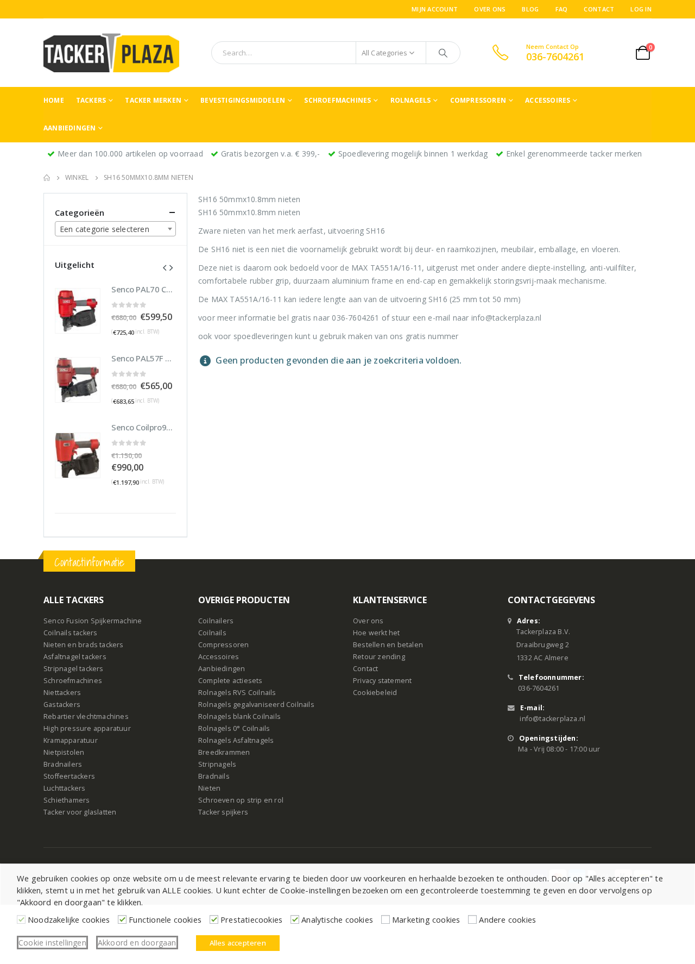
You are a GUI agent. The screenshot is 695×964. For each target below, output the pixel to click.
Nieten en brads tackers (83, 644)
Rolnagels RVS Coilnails (237, 692)
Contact (599, 9)
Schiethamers (66, 800)
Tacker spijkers (223, 812)
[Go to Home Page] (46, 178)
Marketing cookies (426, 919)
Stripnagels (217, 764)
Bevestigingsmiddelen (242, 100)
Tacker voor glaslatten (79, 812)
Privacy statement (382, 680)
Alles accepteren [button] (238, 943)
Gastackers (61, 704)
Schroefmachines (337, 100)
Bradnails (214, 776)
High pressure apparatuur (87, 728)
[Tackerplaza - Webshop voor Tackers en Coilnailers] (111, 52)
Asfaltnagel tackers (74, 656)
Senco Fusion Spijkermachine (92, 620)
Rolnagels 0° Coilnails (234, 728)
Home (53, 100)
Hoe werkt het (376, 632)
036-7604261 (538, 688)
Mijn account (435, 9)
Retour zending (379, 656)
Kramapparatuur (70, 740)
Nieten (209, 788)
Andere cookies (507, 919)
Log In (641, 9)
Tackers (91, 100)
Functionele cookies (165, 919)
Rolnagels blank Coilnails (239, 716)
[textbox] (115, 229)
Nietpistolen (63, 752)
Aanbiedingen (69, 128)
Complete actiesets (230, 680)
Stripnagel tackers (73, 668)
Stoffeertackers (69, 776)
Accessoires (547, 100)
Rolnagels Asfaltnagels (236, 740)
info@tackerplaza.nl (552, 718)
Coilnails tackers (70, 632)
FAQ (561, 9)
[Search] (443, 53)
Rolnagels (410, 100)
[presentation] (164, 267)
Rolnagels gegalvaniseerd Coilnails (256, 704)
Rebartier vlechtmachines (86, 716)
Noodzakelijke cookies (69, 919)
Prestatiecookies (251, 919)
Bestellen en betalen (388, 644)
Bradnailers (62, 764)
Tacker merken (153, 100)
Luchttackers (64, 788)
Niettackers (62, 692)
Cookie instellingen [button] (52, 942)
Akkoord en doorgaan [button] (137, 942)
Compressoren (478, 100)
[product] (77, 311)
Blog (530, 9)
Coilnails (212, 632)
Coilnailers (215, 620)
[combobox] (115, 228)
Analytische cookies (337, 919)
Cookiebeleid (375, 692)
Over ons (490, 9)
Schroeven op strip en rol (240, 800)
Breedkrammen (224, 752)
